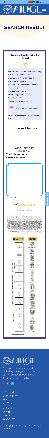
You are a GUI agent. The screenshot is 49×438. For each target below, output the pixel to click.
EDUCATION (9, 419)
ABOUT (6, 412)
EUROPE (7, 403)
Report (43, 2)
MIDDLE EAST (10, 396)
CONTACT (8, 416)
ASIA (5, 400)
